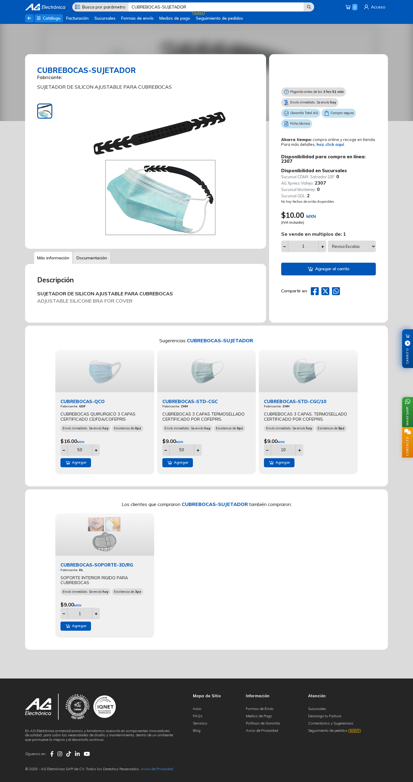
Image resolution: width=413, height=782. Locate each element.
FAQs (198, 716)
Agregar (78, 462)
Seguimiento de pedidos (219, 18)
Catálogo (51, 18)
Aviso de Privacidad (262, 730)
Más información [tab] (53, 258)
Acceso (377, 7)
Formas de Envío (260, 708)
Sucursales (104, 18)
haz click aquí (330, 144)
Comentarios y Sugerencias (330, 723)
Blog (196, 730)
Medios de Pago (259, 716)
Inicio (197, 708)
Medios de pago (174, 18)
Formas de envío (137, 18)
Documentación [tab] (91, 258)
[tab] (44, 111)
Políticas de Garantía (263, 723)
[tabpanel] (159, 172)
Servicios (200, 723)
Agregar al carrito (332, 268)
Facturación (77, 18)
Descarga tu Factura (324, 716)
